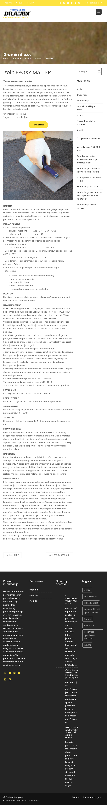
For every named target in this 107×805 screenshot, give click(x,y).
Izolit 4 (101, 3)
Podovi (80, 115)
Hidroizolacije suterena (88, 186)
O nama (76, 797)
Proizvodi (20, 3)
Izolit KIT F (14, 555)
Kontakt (30, 3)
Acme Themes (32, 800)
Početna (8, 3)
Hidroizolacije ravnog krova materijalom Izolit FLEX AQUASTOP (89, 195)
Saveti (80, 130)
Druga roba (82, 95)
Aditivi (79, 89)
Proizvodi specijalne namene (89, 635)
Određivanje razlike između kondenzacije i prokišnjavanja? (87, 159)
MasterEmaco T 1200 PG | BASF (73, 601)
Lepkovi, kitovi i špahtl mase (92, 611)
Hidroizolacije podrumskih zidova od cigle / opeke (72, 732)
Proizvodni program (92, 797)
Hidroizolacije (83, 100)
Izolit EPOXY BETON (58, 555)
